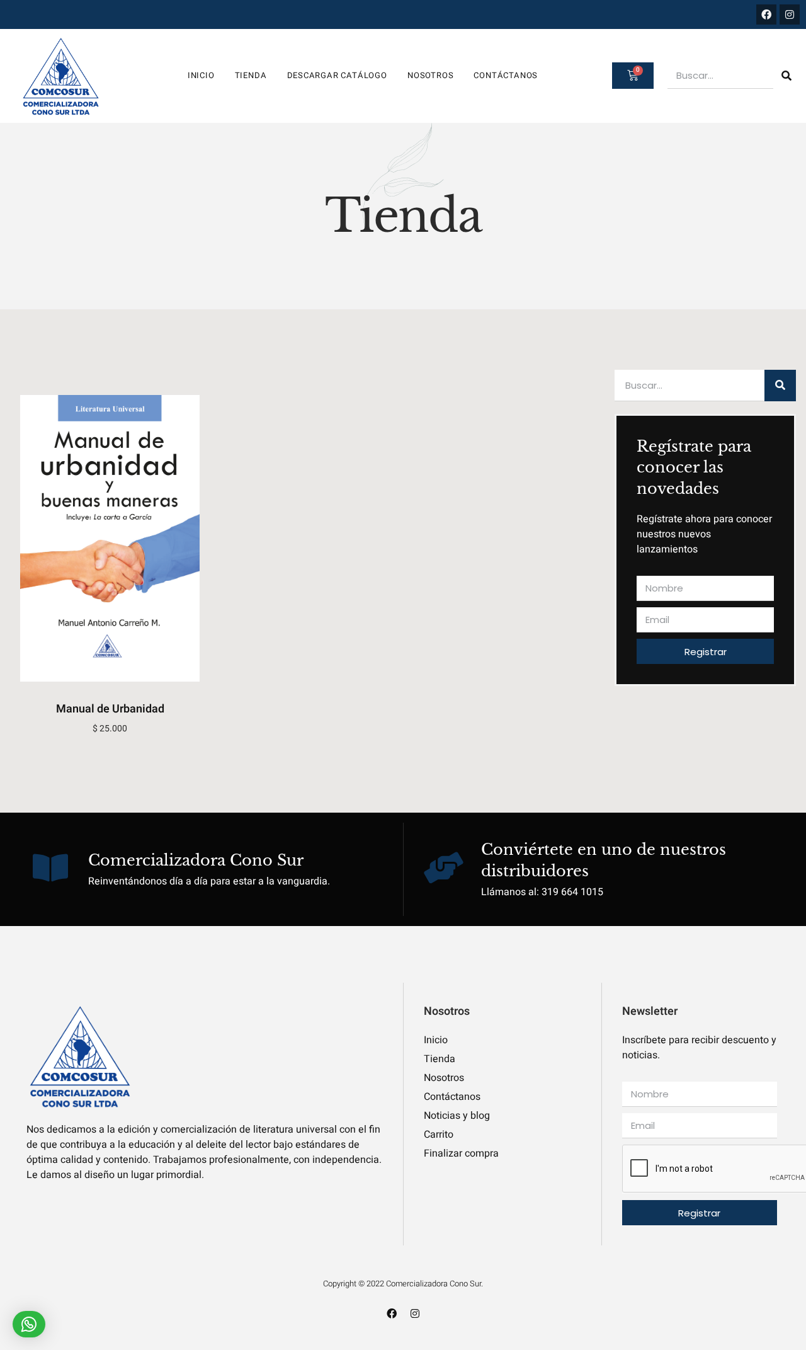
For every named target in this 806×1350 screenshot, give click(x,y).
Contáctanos (506, 75)
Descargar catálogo (337, 75)
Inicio (201, 75)
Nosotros (430, 75)
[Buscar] (786, 75)
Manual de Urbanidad (110, 709)
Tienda (251, 75)
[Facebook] (766, 14)
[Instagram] (790, 14)
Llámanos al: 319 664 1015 (542, 892)
